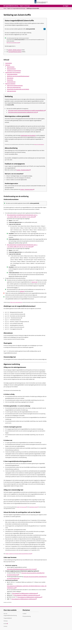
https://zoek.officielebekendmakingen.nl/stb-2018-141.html (22, 569)
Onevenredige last (11, 81)
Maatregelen (10, 80)
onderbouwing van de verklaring (28, 135)
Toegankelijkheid (8, 618)
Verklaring (7, 65)
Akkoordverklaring (11, 68)
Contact (5, 626)
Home (5, 8)
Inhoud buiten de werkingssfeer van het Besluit (18, 89)
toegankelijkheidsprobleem (14, 51)
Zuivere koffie (28, 20)
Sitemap (6, 621)
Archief (6, 624)
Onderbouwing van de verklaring (13, 72)
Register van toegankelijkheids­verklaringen (16, 8)
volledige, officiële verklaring (14, 50)
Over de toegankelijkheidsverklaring (10, 614)
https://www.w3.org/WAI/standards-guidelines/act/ (29, 597)
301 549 (34, 282)
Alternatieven (10, 78)
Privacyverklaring (27, 616)
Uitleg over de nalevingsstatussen (15, 85)
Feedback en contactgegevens (14, 70)
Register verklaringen (25, 6)
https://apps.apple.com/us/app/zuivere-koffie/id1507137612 (23, 112)
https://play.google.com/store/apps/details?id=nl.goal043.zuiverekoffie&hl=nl (27, 110)
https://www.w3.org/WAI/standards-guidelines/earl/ (24, 599)
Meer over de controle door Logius (13, 42)
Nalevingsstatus (10, 67)
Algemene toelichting (10, 83)
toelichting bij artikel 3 (33, 507)
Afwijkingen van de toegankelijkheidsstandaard (18, 76)
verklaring (22, 291)
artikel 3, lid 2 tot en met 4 (22, 507)
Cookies (24, 613)
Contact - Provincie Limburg (24, 170)
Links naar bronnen (11, 91)
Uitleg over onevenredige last (14, 87)
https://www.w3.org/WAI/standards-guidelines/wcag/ (25, 593)
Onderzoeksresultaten (12, 74)
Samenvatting (8, 63)
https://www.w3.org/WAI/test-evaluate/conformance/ (27, 595)
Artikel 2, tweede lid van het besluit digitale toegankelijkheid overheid (19, 553)
